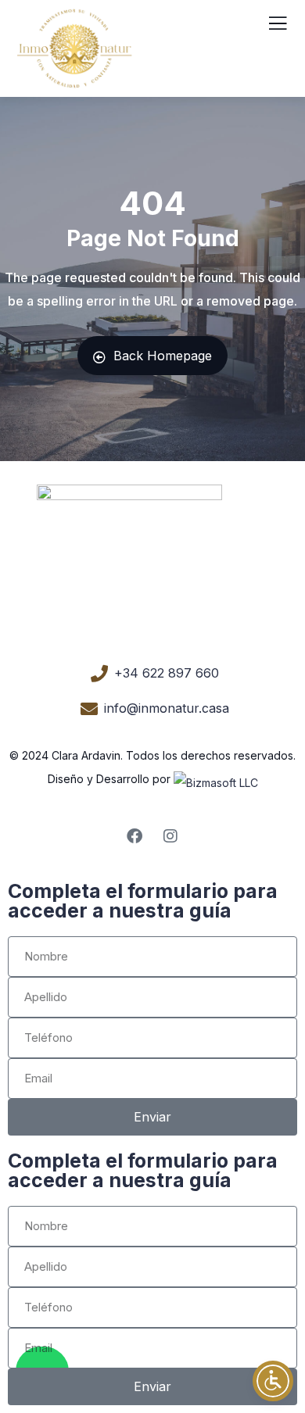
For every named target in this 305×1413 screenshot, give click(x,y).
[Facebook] (134, 836)
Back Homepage (162, 355)
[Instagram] (170, 836)
